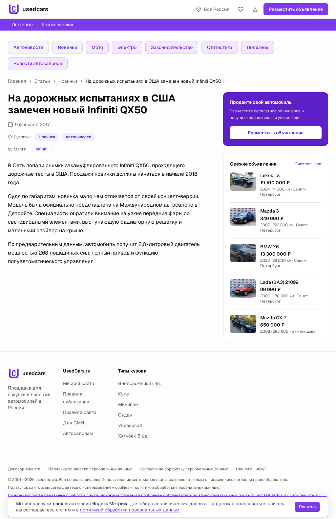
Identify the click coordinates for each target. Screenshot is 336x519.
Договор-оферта (24, 469)
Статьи (42, 81)
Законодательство (172, 47)
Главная (17, 81)
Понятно (307, 506)
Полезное (257, 47)
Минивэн (128, 404)
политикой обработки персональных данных (176, 487)
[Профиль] (255, 9)
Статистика (219, 47)
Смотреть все (308, 164)
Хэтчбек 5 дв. (133, 436)
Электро (126, 47)
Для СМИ (73, 423)
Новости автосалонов (37, 63)
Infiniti (42, 149)
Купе (123, 394)
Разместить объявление (296, 9)
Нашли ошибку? (251, 469)
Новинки (67, 47)
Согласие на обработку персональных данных (184, 469)
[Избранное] (240, 9)
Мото (97, 47)
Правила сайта (79, 412)
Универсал (130, 425)
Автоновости (28, 47)
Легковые (22, 25)
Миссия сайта (78, 383)
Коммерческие (58, 25)
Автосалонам (78, 433)
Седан (125, 415)
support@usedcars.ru (271, 495)
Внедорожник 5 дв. (139, 383)
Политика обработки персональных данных (90, 469)
